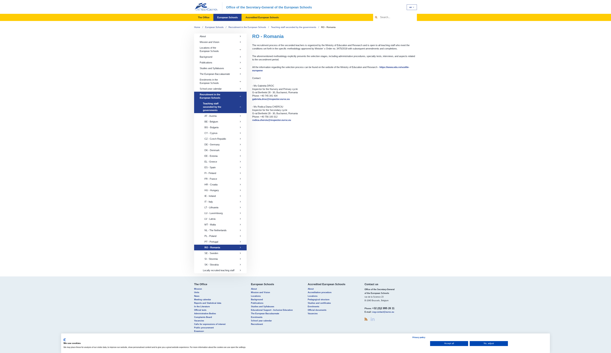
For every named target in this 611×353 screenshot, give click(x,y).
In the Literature (202, 306)
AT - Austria (210, 116)
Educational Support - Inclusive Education (272, 310)
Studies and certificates (319, 303)
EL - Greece (210, 161)
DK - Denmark (212, 150)
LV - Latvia (209, 218)
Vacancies (199, 320)
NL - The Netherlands (215, 230)
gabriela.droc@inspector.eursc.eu (271, 99)
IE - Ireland (210, 196)
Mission (198, 289)
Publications (206, 62)
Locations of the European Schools (209, 49)
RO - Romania (328, 27)
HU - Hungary (211, 190)
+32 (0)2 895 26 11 (383, 308)
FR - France (210, 178)
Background (206, 56)
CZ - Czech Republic (215, 138)
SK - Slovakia (211, 264)
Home (197, 27)
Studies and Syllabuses (212, 68)
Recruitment (257, 324)
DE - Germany (212, 144)
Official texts (200, 310)
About (203, 36)
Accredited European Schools (262, 17)
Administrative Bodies (205, 313)
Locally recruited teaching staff (218, 270)
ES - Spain (210, 167)
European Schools (227, 17)
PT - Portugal (211, 241)
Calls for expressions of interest (209, 324)
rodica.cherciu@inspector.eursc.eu (271, 120)
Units (196, 292)
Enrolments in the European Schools (209, 81)
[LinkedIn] (373, 319)
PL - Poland (210, 236)
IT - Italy (208, 201)
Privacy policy (418, 337)
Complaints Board (203, 317)
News (196, 296)
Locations (256, 296)
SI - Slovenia (211, 259)
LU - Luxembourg (213, 213)
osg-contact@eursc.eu (383, 312)
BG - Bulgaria (211, 127)
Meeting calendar (202, 299)
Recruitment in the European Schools (247, 27)
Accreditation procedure (319, 292)
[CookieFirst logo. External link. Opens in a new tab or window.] (64, 339)
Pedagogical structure (318, 299)
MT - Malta (210, 224)
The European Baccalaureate (215, 74)
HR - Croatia (211, 184)
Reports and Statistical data (207, 303)
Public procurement (204, 327)
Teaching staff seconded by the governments (293, 27)
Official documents (317, 310)
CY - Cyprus (211, 133)
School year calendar (211, 88)
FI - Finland (210, 173)
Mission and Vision (209, 42)
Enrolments (256, 317)
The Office (203, 17)
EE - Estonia (211, 156)
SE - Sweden (211, 253)
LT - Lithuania (211, 207)
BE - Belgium (211, 121)
